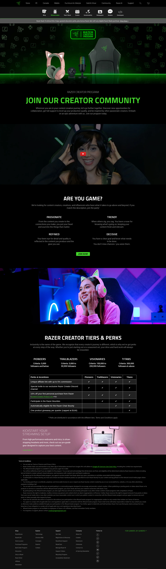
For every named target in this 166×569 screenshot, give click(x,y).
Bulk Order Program (21, 548)
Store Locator (19, 541)
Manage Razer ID (61, 548)
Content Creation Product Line (42, 396)
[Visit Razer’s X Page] (97, 546)
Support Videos (60, 551)
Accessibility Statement (63, 558)
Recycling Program (61, 554)
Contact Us (79, 548)
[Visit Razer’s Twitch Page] (97, 557)
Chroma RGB (39, 537)
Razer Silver (18, 558)
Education (18, 551)
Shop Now (124, 21)
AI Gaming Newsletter (82, 551)
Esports (37, 544)
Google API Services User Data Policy (104, 466)
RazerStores (18, 534)
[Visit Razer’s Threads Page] (97, 542)
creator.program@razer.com (57, 510)
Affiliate (17, 561)
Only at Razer (19, 554)
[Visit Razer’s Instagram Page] (97, 538)
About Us (79, 534)
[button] (148, 3)
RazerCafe (18, 537)
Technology (38, 534)
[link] (18, 3)
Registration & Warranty (63, 537)
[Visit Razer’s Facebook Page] (97, 534)
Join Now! (83, 254)
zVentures (79, 544)
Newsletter (18, 565)
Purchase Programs (21, 544)
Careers (78, 537)
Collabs (37, 548)
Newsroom (79, 541)
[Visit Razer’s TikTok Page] (97, 553)
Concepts (38, 541)
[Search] (140, 3)
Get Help (58, 534)
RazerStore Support (61, 541)
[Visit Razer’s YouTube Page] (97, 549)
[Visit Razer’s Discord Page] (97, 560)
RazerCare (59, 544)
